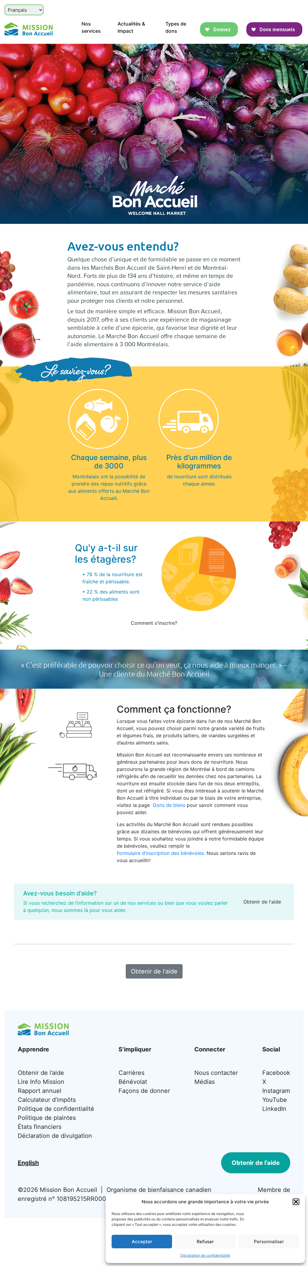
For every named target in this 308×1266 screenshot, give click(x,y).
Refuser (205, 1241)
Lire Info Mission (41, 1081)
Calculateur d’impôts (47, 1099)
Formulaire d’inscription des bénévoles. (161, 853)
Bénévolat (133, 1081)
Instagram (276, 1090)
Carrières (131, 1072)
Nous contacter (216, 1072)
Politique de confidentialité (56, 1108)
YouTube (274, 1099)
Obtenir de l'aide (262, 902)
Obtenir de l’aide (41, 1072)
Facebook (276, 1072)
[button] (296, 1202)
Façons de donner (144, 1090)
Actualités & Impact (131, 27)
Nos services (91, 27)
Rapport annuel (39, 1090)
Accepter (142, 1241)
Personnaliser (269, 1241)
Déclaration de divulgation (55, 1135)
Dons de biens (169, 805)
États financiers (39, 1126)
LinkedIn (274, 1108)
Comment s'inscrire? (154, 623)
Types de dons (175, 27)
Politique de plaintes (47, 1117)
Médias (204, 1081)
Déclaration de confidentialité (205, 1255)
